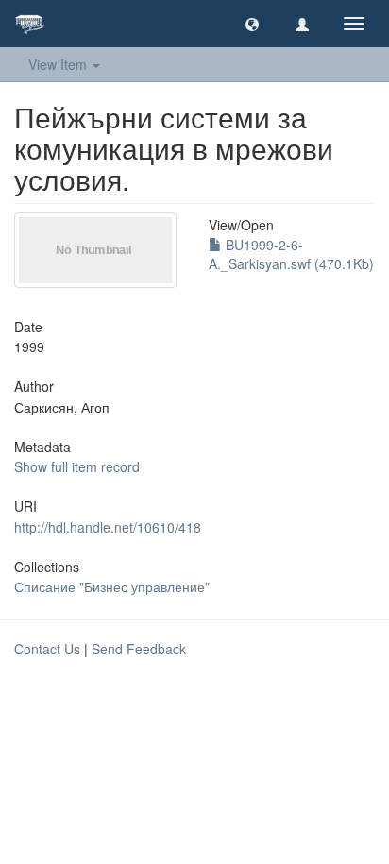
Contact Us (47, 648)
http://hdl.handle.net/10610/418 (107, 526)
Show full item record (77, 466)
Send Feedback (139, 648)
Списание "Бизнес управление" (112, 586)
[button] (252, 24)
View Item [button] (59, 64)
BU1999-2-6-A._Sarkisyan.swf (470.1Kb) (291, 254)
